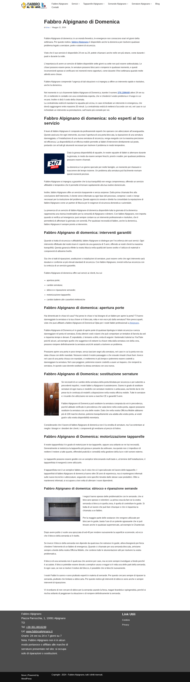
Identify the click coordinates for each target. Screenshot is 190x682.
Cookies (126, 620)
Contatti (55, 7)
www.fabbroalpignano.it (39, 631)
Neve (23, 675)
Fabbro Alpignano (60, 4)
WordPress (26, 679)
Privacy (125, 625)
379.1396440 (124, 93)
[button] (79, 3)
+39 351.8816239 (36, 627)
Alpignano (134, 323)
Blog (157, 4)
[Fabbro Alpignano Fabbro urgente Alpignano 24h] (34, 5)
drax (48, 27)
